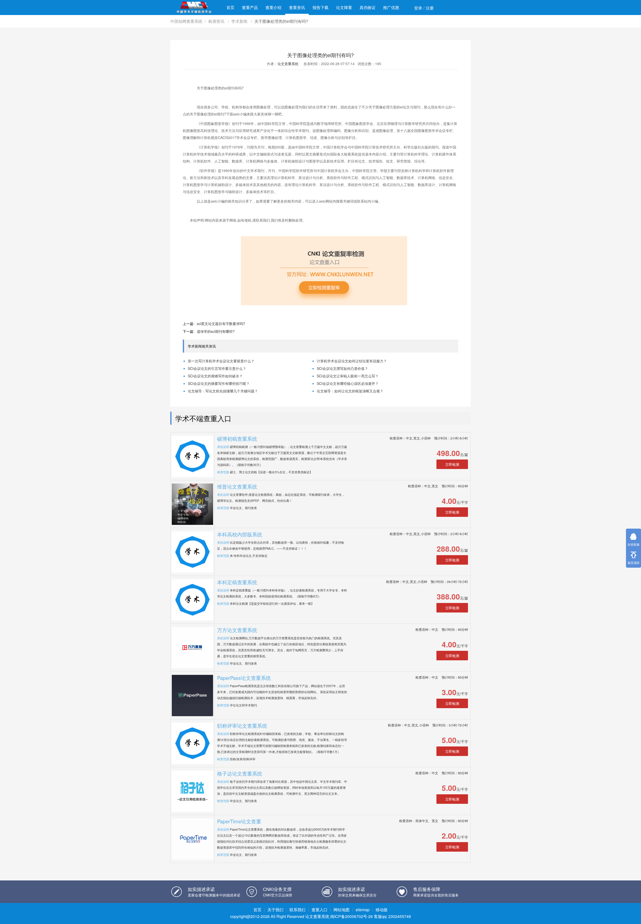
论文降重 (344, 7)
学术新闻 (239, 21)
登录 (418, 8)
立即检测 (452, 464)
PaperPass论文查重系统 (244, 677)
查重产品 (250, 7)
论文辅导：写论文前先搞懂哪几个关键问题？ (223, 390)
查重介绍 (273, 7)
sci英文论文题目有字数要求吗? (221, 323)
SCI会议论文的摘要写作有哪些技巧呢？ (219, 383)
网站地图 (342, 909)
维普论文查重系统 (237, 486)
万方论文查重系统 (237, 630)
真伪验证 (368, 7)
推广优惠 (391, 7)
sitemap (363, 909)
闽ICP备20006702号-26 (351, 916)
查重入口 (319, 909)
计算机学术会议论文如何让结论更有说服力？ (352, 360)
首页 (230, 7)
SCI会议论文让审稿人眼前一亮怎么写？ (348, 375)
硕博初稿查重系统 (237, 438)
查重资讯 (297, 7)
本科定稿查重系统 (237, 582)
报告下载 (320, 7)
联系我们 (297, 909)
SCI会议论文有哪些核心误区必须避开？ (348, 383)
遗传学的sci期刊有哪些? (216, 331)
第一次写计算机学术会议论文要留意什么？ (221, 360)
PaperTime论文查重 (239, 821)
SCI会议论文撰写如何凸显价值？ (342, 368)
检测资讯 (216, 21)
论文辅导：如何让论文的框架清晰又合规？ (350, 390)
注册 (430, 8)
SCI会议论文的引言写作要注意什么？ (217, 368)
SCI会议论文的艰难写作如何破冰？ (215, 375)
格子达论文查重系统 (239, 773)
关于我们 (275, 909)
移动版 (382, 909)
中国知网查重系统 (186, 21)
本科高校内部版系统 (239, 534)
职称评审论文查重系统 (242, 725)
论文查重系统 (287, 63)
